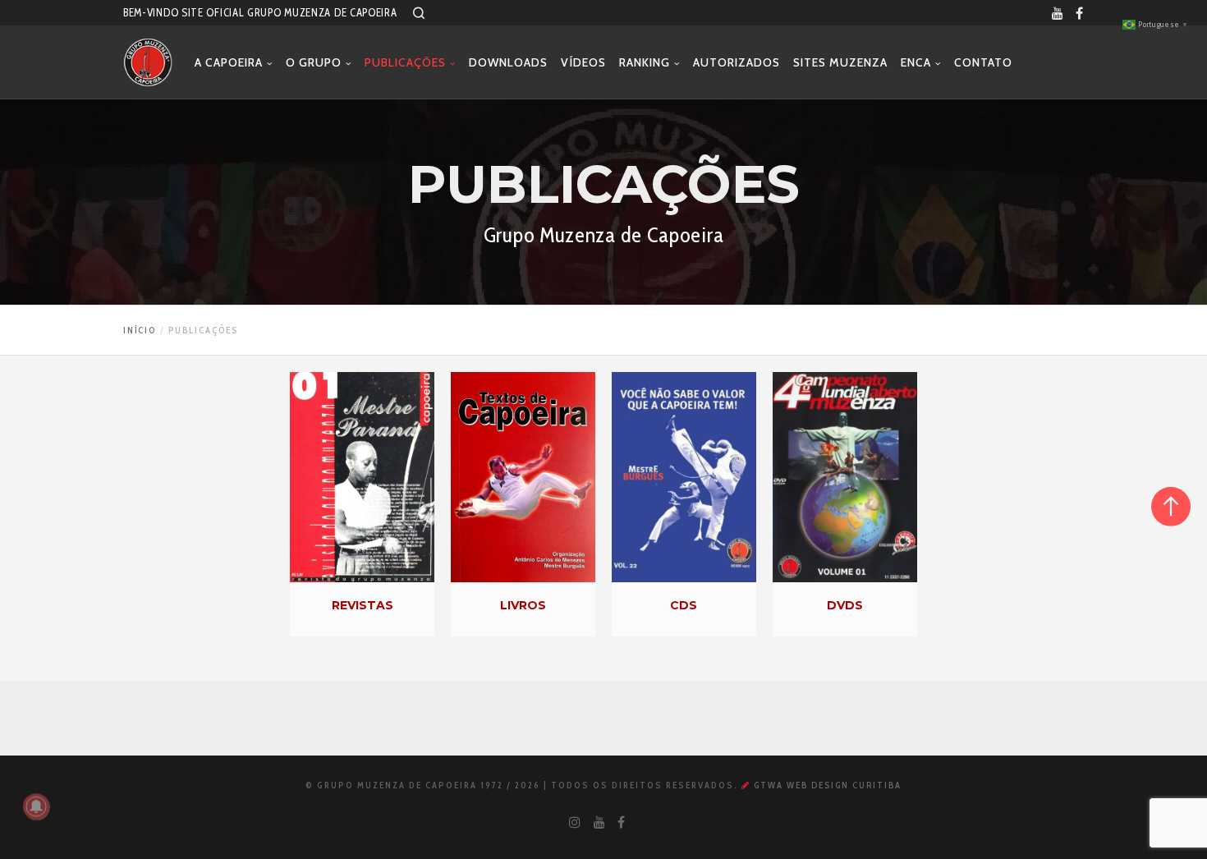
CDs (683, 605)
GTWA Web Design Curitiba (826, 785)
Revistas (362, 605)
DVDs (845, 605)
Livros (523, 605)
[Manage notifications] (36, 806)
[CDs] (684, 476)
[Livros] (523, 476)
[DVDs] (845, 476)
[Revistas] (362, 476)
